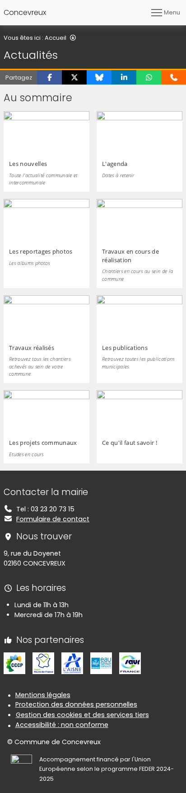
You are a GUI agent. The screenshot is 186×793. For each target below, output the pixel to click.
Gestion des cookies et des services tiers (82, 714)
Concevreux (25, 12)
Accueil (55, 38)
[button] (49, 77)
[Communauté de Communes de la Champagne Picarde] (14, 662)
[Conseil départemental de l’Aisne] (72, 662)
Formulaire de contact (52, 519)
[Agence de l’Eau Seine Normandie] (101, 662)
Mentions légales (42, 694)
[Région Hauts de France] (43, 662)
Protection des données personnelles (76, 704)
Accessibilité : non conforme (61, 724)
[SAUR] (130, 662)
